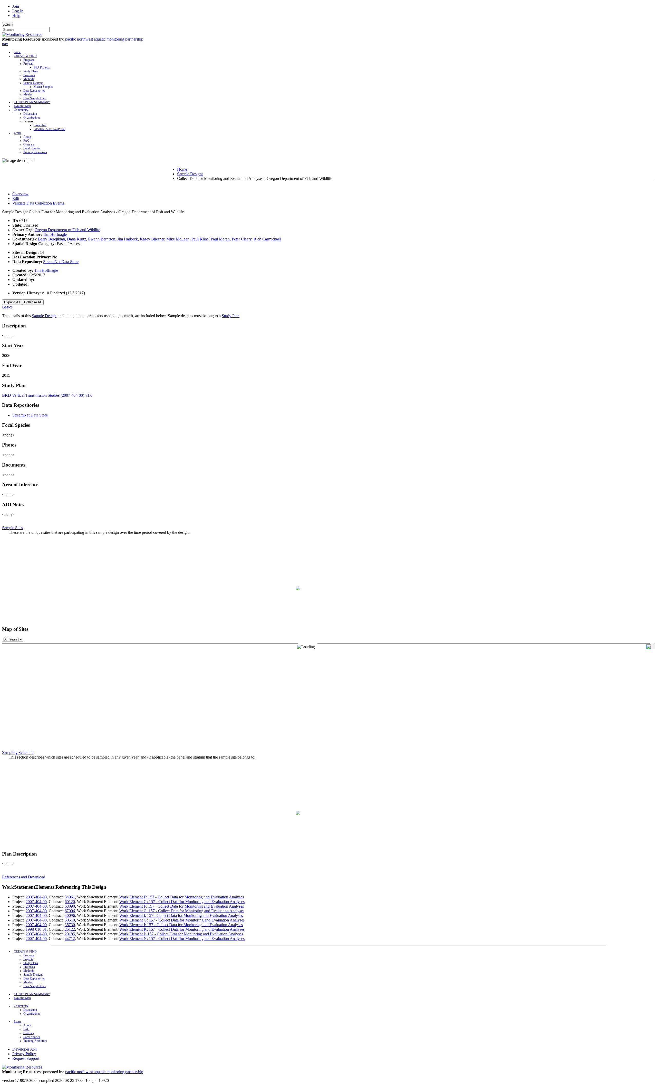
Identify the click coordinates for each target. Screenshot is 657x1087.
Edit (15, 198)
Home (182, 169)
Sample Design (44, 316)
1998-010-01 (36, 929)
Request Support (25, 1058)
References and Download (23, 877)
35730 (70, 925)
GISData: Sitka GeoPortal (49, 129)
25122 (70, 929)
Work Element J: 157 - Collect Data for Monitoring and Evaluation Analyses (181, 934)
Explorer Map (22, 106)
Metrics (28, 94)
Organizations (31, 117)
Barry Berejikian (51, 239)
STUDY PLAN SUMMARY (32, 102)
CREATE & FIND (25, 56)
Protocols (29, 75)
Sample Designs (33, 83)
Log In (17, 11)
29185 (70, 934)
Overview (20, 194)
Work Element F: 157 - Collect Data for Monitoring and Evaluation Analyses (181, 897)
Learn (17, 133)
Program (28, 60)
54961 (70, 897)
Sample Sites (12, 528)
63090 (70, 906)
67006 (70, 911)
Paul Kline (200, 239)
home (17, 52)
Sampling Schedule (17, 752)
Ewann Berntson (101, 239)
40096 (70, 915)
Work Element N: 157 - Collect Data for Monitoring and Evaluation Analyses (182, 938)
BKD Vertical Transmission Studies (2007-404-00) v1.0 (47, 395)
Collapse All (33, 302)
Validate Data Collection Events (38, 203)
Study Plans (30, 71)
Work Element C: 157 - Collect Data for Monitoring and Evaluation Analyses (181, 911)
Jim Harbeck (127, 239)
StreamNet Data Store (61, 261)
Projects (28, 63)
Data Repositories (34, 90)
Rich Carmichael (267, 239)
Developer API (24, 1049)
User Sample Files (34, 98)
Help (16, 15)
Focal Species (31, 148)
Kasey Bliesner (152, 239)
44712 (70, 938)
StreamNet (40, 125)
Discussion (30, 113)
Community (21, 110)
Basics (7, 307)
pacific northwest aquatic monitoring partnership (104, 39)
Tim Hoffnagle (55, 234)
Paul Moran (220, 239)
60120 (70, 901)
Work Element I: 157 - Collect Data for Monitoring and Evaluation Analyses (181, 915)
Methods (28, 79)
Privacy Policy (24, 1054)
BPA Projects (42, 67)
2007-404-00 (36, 897)
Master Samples (43, 87)
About (27, 137)
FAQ (26, 140)
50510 (70, 920)
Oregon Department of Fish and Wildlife (67, 230)
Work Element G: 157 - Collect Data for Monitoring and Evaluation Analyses (182, 901)
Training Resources (35, 152)
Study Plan (230, 316)
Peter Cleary (242, 239)
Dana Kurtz (76, 239)
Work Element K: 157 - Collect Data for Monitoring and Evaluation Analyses (182, 929)
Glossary (28, 144)
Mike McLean (177, 239)
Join (15, 6)
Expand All (12, 302)
